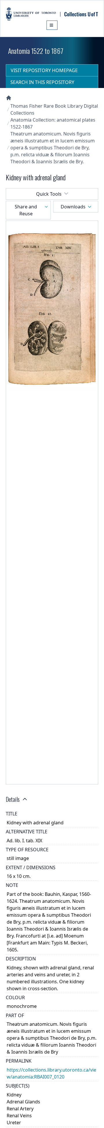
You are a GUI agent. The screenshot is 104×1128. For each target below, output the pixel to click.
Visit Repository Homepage (44, 70)
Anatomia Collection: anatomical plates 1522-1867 (52, 123)
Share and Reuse (26, 210)
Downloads (73, 206)
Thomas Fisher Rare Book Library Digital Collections (54, 109)
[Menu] (52, 25)
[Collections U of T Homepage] (9, 98)
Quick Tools (49, 194)
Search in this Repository (42, 82)
